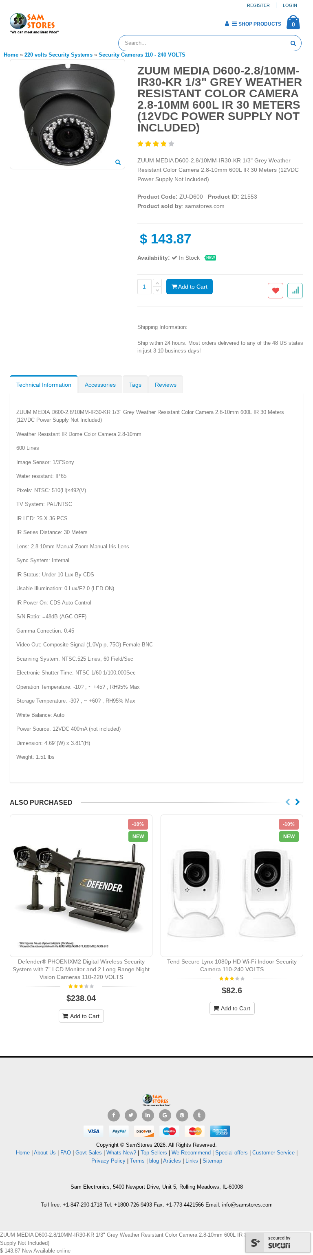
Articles (172, 1161)
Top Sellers (154, 1153)
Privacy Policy (108, 1161)
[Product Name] (81, 885)
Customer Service (273, 1153)
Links (191, 1161)
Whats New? (121, 1153)
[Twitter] (131, 1115)
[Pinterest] (182, 1115)
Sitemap (212, 1161)
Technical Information (43, 384)
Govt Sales (88, 1153)
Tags (135, 384)
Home (23, 1153)
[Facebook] (114, 1115)
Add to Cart (192, 286)
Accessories (100, 384)
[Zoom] (118, 163)
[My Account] (227, 23)
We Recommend (191, 1153)
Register (258, 5)
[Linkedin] (148, 1115)
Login (290, 5)
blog (154, 1161)
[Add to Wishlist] (275, 290)
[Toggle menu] (68, 21)
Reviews (165, 384)
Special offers (231, 1153)
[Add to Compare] (295, 290)
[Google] (165, 1115)
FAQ (65, 1153)
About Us (45, 1153)
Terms (138, 1161)
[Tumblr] (199, 1115)
